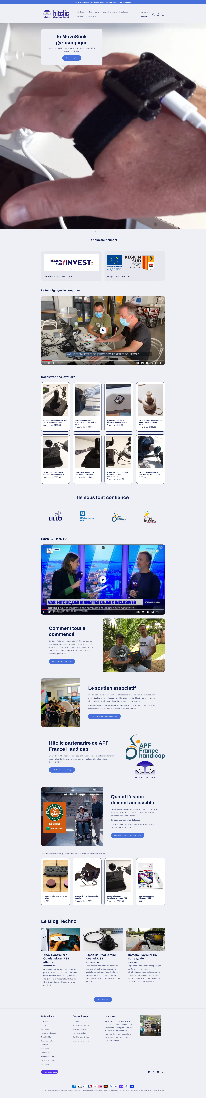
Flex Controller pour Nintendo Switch (55, 897)
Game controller (47, 1041)
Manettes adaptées (48, 1033)
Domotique (45, 1052)
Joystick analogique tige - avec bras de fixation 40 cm (149, 473)
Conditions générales (81, 1037)
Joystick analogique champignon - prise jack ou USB (86, 422)
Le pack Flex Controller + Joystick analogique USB (53, 473)
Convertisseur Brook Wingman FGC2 (147, 897)
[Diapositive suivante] (105, 231)
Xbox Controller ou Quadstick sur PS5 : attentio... (57, 958)
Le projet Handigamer (62, 661)
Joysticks (44, 1021)
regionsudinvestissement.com (57, 277)
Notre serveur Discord (81, 1025)
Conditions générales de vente (141, 1090)
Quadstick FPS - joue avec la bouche (86, 897)
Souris (43, 1025)
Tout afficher (103, 999)
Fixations (44, 1045)
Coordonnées (124, 1090)
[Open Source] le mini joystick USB (101, 956)
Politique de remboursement (92, 1090)
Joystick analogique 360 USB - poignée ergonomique (55, 421)
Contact (76, 1021)
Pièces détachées (48, 1056)
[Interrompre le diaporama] (110, 231)
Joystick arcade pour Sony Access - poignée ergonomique (117, 474)
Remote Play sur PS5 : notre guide (143, 956)
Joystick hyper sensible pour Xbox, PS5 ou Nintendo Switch (150, 422)
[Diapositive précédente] (95, 231)
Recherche (45, 1064)
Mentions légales (79, 1033)
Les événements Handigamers (127, 835)
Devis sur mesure (79, 1029)
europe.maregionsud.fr (117, 277)
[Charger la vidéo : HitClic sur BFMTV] (103, 580)
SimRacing (45, 1049)
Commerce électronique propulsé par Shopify (66, 1090)
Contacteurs (46, 1029)
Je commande (128, 49)
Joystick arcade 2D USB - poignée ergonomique (85, 473)
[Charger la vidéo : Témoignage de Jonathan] (103, 330)
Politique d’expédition (111, 1090)
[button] (81, 12)
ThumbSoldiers (46, 1037)
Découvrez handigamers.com (104, 716)
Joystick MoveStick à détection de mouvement (117, 421)
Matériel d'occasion (48, 1060)
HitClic (49, 1090)
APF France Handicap (62, 770)
